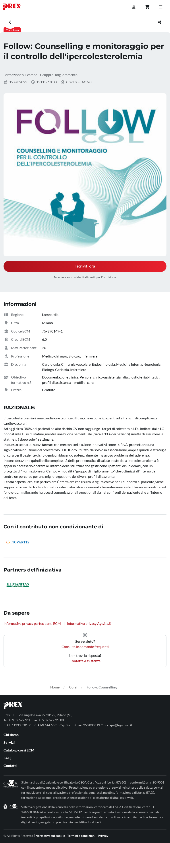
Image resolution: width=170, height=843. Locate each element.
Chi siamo (11, 734)
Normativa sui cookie (50, 835)
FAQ (7, 758)
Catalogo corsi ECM (19, 750)
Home (55, 687)
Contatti (10, 765)
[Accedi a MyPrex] (133, 7)
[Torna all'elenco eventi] (10, 22)
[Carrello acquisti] (147, 7)
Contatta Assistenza (85, 661)
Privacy (103, 835)
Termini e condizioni (81, 835)
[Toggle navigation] (160, 7)
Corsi (73, 687)
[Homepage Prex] (14, 7)
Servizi (9, 742)
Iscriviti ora (85, 266)
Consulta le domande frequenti (85, 646)
